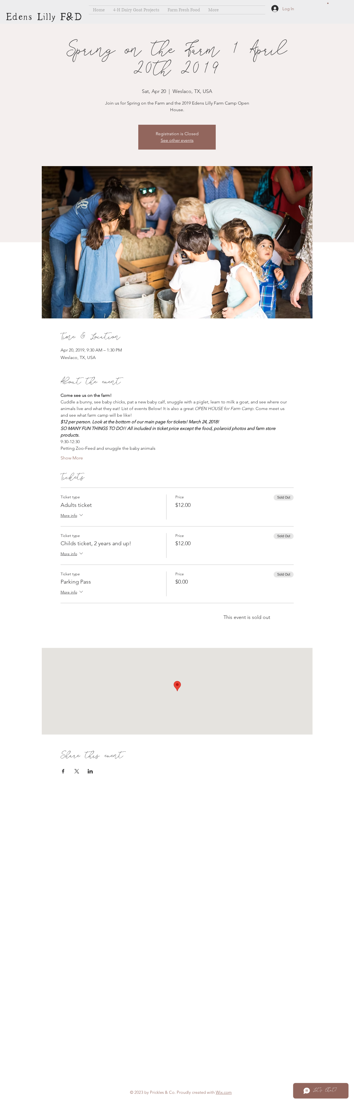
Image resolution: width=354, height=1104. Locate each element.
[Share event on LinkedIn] (90, 771)
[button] (328, 3)
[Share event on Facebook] (63, 771)
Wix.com (224, 1092)
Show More (72, 458)
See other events (177, 140)
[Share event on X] (76, 771)
